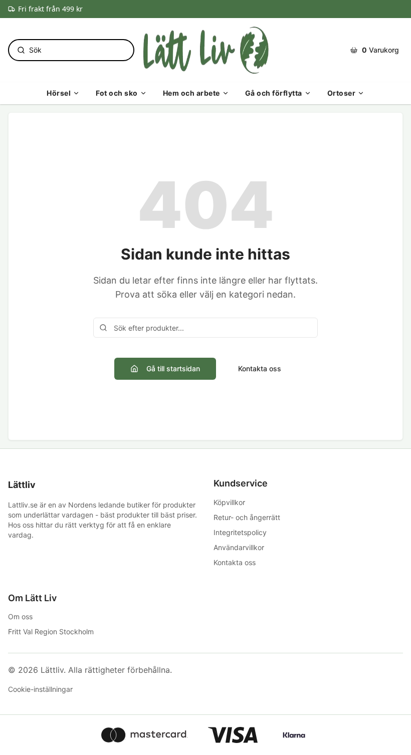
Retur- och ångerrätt (247, 517)
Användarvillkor (239, 547)
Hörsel (59, 93)
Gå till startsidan (173, 368)
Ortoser (341, 93)
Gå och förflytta (273, 93)
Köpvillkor (229, 502)
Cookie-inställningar (40, 689)
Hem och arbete (191, 93)
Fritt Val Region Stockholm (51, 631)
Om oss (20, 616)
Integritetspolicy (240, 532)
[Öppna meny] (76, 93)
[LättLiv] (205, 50)
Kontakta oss (259, 368)
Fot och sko (117, 93)
